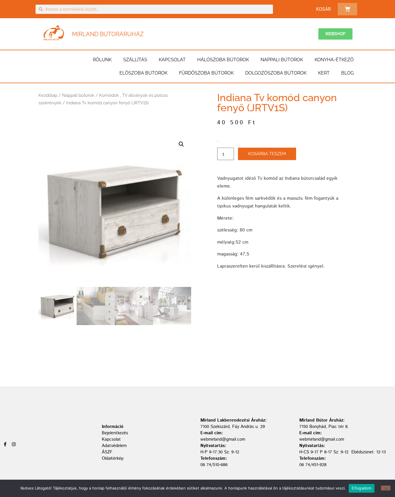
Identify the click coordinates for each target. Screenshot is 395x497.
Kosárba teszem (267, 153)
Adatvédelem (114, 446)
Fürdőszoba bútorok (206, 73)
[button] (181, 144)
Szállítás (135, 59)
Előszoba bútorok (143, 73)
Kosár (323, 9)
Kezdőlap (47, 95)
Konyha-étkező (334, 59)
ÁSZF (107, 452)
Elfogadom (361, 488)
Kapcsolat (172, 59)
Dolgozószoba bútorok (276, 73)
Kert (324, 73)
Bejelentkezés (115, 433)
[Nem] (386, 488)
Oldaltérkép (112, 458)
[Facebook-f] (5, 444)
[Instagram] (14, 444)
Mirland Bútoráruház (108, 34)
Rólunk (102, 59)
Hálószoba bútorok (223, 59)
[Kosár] (347, 9)
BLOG (347, 73)
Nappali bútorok (282, 59)
